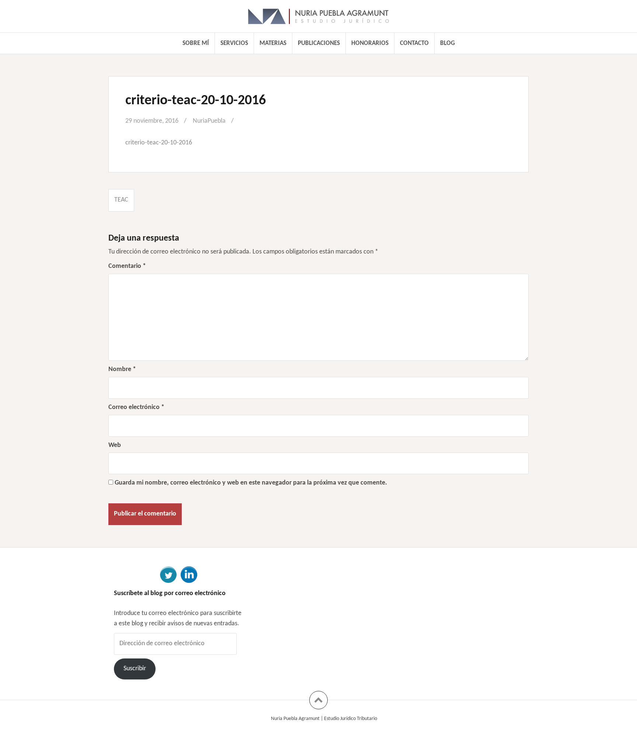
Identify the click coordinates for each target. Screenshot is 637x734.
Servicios (234, 43)
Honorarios (370, 43)
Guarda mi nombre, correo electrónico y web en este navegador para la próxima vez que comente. (251, 482)
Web (114, 445)
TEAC (121, 199)
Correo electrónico (136, 407)
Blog (447, 43)
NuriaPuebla (209, 121)
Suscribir (134, 668)
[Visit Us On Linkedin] (188, 574)
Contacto (414, 43)
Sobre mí (195, 43)
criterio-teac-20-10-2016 (158, 142)
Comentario (127, 266)
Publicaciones (319, 43)
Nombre (122, 369)
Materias (273, 43)
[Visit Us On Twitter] (168, 574)
